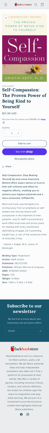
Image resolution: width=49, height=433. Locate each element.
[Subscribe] (40, 331)
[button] (6, 4)
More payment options (24, 159)
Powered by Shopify (35, 431)
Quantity (6, 128)
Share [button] (8, 166)
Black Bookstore (19, 431)
